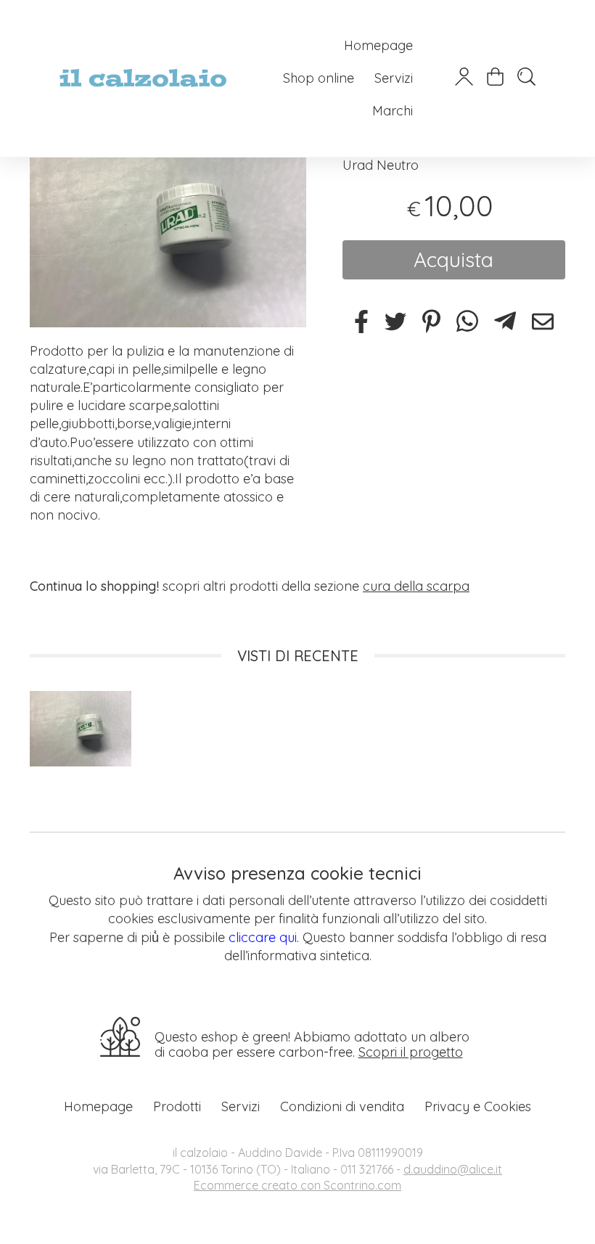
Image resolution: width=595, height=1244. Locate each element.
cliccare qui (263, 937)
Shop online (318, 78)
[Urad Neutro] (168, 223)
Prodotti (177, 1106)
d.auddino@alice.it (452, 1169)
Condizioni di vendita (342, 1106)
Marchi (392, 110)
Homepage (378, 45)
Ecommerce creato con (297, 1185)
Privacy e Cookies (477, 1106)
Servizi (393, 78)
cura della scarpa (416, 586)
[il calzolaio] (143, 78)
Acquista (453, 259)
